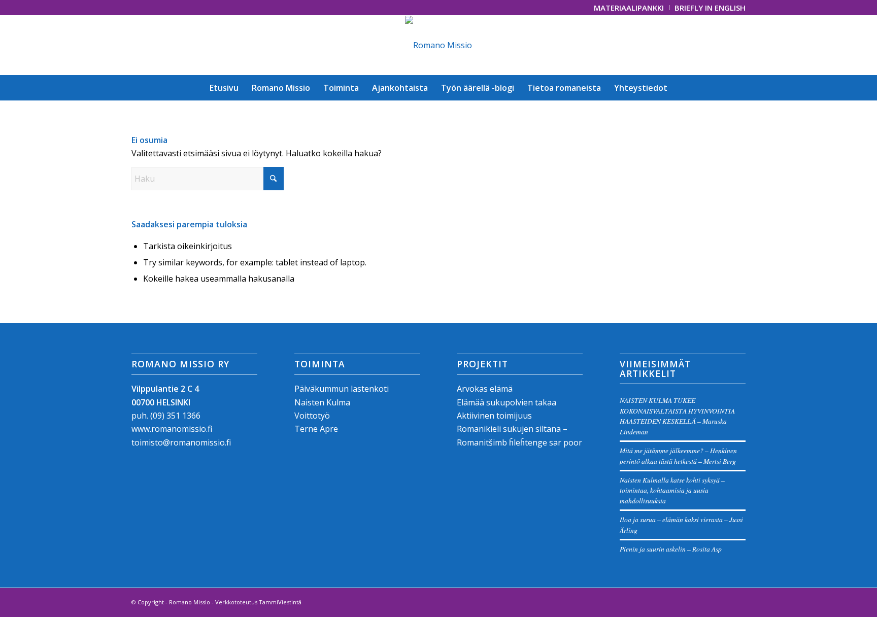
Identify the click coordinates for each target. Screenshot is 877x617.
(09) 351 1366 (175, 415)
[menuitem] (629, 7)
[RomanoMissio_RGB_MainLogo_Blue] (438, 45)
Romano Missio (189, 602)
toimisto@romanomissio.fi (181, 442)
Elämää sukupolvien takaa (506, 402)
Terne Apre (316, 428)
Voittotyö (312, 415)
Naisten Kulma (322, 402)
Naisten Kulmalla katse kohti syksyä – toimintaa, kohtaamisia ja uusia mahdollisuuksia (672, 490)
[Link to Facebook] (134, 7)
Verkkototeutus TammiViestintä (258, 602)
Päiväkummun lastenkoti (341, 388)
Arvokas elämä (485, 388)
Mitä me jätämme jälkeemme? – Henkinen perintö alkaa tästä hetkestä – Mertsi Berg (678, 455)
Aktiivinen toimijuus (494, 415)
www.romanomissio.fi (171, 428)
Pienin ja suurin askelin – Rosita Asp (671, 549)
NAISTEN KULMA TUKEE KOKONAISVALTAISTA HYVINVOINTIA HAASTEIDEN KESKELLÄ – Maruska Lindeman (677, 415)
